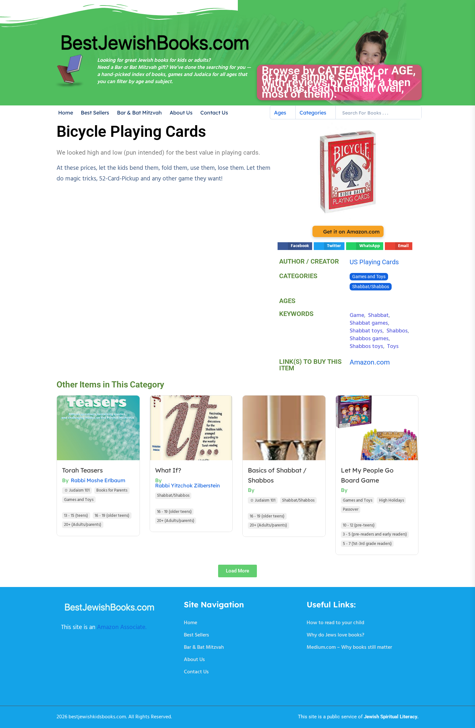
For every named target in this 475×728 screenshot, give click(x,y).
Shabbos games (369, 338)
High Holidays (391, 500)
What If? (168, 470)
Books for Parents (111, 490)
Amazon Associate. (121, 627)
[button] (295, 246)
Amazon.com (370, 362)
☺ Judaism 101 (77, 490)
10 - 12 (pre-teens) (359, 525)
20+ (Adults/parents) (82, 524)
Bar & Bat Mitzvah (139, 112)
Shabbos (397, 331)
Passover (350, 509)
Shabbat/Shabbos (370, 286)
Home (65, 112)
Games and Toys (368, 276)
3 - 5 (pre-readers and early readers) (375, 534)
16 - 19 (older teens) (112, 515)
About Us (181, 112)
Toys (393, 346)
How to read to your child (335, 623)
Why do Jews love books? (335, 635)
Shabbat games (369, 323)
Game (357, 315)
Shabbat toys (366, 331)
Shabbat (378, 315)
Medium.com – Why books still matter (349, 647)
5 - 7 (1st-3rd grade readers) (367, 543)
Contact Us (214, 112)
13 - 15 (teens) (76, 515)
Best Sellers (95, 112)
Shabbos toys (366, 346)
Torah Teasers (82, 470)
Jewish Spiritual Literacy (390, 717)
